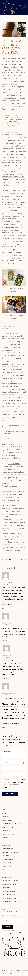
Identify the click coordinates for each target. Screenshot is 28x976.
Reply (5, 608)
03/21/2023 (22, 23)
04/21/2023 (6, 584)
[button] (5, 29)
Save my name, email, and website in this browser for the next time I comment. (14, 783)
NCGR (7, 970)
